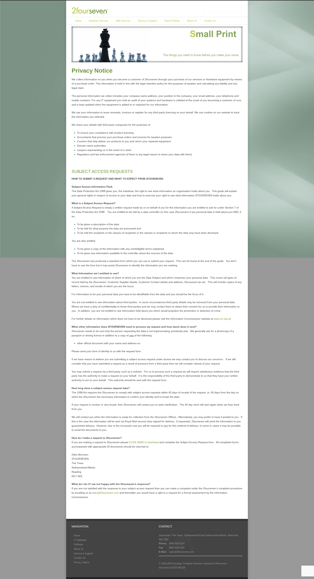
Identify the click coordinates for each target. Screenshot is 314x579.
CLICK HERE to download (144, 442)
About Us (192, 20)
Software (78, 544)
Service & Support (147, 20)
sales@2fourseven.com (105, 492)
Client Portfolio (172, 20)
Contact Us (210, 20)
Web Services (123, 20)
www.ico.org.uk (222, 318)
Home (78, 20)
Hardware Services (98, 20)
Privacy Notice (81, 562)
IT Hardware (80, 540)
